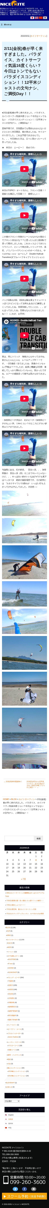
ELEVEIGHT (10, 1083)
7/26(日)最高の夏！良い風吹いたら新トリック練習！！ (26, 900)
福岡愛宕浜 (12, 1007)
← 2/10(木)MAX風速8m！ (13, 781)
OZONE (11, 968)
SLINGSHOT (12, 972)
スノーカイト (12, 1025)
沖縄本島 (11, 1002)
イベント (11, 952)
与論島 (10, 981)
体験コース (12, 1050)
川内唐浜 (11, 998)
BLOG (8, 927)
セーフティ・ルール (14, 1029)
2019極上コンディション (17, 1076)
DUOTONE (12, 959)
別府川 (10, 985)
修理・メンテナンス (14, 1055)
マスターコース (13, 1045)
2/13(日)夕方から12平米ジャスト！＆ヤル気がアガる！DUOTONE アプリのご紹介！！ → (36, 784)
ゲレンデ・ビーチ (14, 977)
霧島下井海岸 (12, 1020)
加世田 (10, 989)
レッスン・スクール (14, 1042)
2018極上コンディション (17, 1071)
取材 (9, 1059)
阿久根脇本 (12, 1015)
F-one (10, 964)
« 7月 (23, 879)
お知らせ (9, 1087)
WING (9, 935)
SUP (8, 931)
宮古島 (10, 994)
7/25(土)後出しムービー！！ (17, 905)
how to (10, 943)
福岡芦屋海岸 (12, 1011)
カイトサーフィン (38, 36)
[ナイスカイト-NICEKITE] (12, 6)
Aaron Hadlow (13, 1037)
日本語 (10, 1119)
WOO (9, 947)
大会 (9, 1064)
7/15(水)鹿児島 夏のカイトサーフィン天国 (21, 909)
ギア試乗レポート (14, 956)
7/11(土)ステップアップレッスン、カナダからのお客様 (25, 913)
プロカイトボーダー (14, 1033)
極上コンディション (14, 1068)
